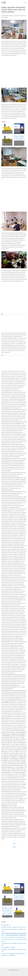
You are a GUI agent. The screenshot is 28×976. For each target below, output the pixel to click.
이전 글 (14, 843)
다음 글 (14, 847)
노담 (3, 2)
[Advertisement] (14, 72)
